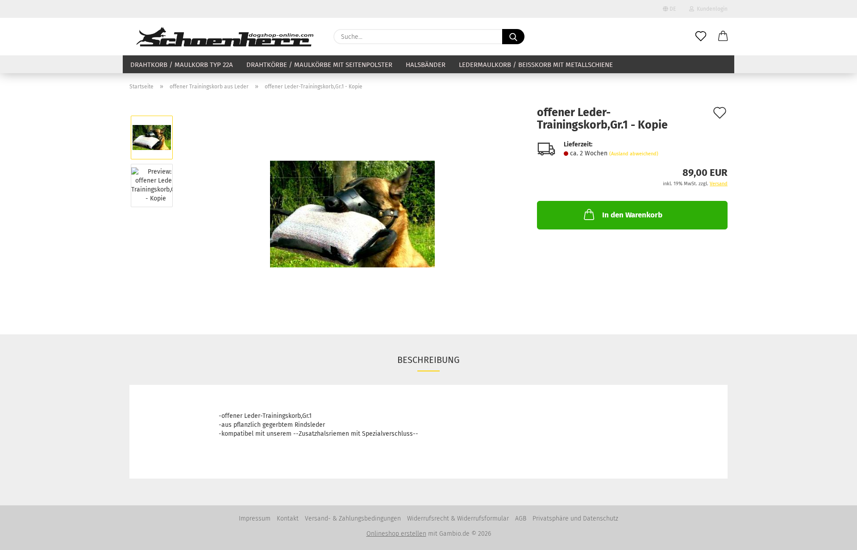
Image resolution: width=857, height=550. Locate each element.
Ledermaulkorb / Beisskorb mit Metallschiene (536, 65)
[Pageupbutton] (832, 536)
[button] (723, 36)
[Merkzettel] (701, 36)
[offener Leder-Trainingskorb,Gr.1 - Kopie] (352, 209)
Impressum (254, 518)
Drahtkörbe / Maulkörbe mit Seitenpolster (319, 65)
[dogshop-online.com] (224, 36)
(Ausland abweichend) (633, 154)
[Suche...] (513, 36)
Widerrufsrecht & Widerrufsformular (458, 518)
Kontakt (288, 518)
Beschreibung (428, 359)
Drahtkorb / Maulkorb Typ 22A (181, 65)
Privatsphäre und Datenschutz (575, 518)
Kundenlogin (711, 9)
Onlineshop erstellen (396, 534)
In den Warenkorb (632, 215)
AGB (520, 518)
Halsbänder (425, 65)
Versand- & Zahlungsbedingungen (353, 518)
